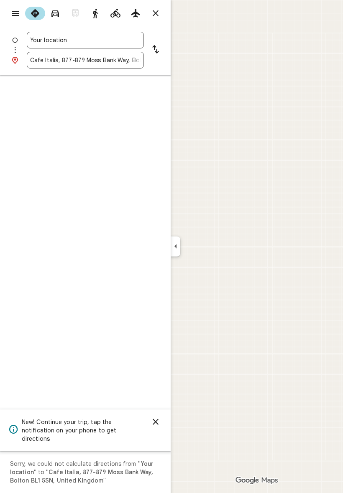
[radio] (35, 13)
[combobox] (85, 40)
